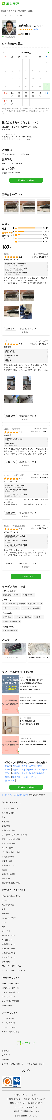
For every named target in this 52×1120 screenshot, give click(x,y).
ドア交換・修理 (8, 857)
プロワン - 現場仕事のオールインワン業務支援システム (23, 1064)
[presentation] (4, 15)
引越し (4, 817)
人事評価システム (8, 953)
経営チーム (6, 1055)
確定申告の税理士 (8, 874)
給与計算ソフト (8, 940)
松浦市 (15, 769)
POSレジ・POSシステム (11, 966)
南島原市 (16, 773)
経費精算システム (8, 944)
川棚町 (8, 777)
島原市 (24, 766)
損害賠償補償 (7, 1005)
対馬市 (23, 769)
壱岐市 (30, 769)
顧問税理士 (6, 878)
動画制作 (5, 913)
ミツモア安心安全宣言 (10, 1001)
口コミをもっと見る (26, 576)
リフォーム (12, 795)
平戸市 (8, 769)
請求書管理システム (9, 962)
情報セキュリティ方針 (17, 1103)
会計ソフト (6, 931)
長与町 (24, 773)
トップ (4, 795)
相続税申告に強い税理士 (11, 883)
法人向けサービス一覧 (10, 988)
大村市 (39, 766)
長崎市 (8, 766)
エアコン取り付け (8, 813)
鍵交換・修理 (7, 861)
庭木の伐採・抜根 (8, 830)
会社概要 (5, 1051)
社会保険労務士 (8, 905)
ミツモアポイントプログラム (26, 1107)
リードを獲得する (8, 1023)
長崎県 (19, 795)
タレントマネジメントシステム (14, 970)
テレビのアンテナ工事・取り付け (14, 835)
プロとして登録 (8, 1018)
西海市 (45, 769)
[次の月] (48, 52)
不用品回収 (6, 822)
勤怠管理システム (8, 935)
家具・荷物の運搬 (8, 843)
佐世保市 (16, 766)
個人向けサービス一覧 (10, 983)
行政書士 (5, 900)
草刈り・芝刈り (8, 848)
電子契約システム (8, 948)
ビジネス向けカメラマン (11, 896)
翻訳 (3, 927)
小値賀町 (25, 777)
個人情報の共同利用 (35, 1103)
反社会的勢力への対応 (36, 1099)
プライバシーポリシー (29, 1095)
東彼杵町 (40, 773)
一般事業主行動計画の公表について (26, 1111)
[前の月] (4, 52)
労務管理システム (8, 957)
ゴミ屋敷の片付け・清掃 (11, 852)
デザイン (5, 922)
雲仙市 (8, 773)
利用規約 (17, 1095)
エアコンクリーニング (10, 808)
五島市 (37, 769)
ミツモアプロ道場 (8, 1027)
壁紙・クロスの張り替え (11, 839)
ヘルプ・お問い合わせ (10, 992)
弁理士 (4, 909)
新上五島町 (10, 780)
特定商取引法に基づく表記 (17, 1099)
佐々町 (34, 777)
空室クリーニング (8, 865)
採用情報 (5, 1059)
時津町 (32, 773)
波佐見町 (16, 777)
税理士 (4, 870)
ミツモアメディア (8, 997)
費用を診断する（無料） (26, 180)
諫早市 (32, 766)
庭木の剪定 (6, 826)
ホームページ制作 (8, 918)
